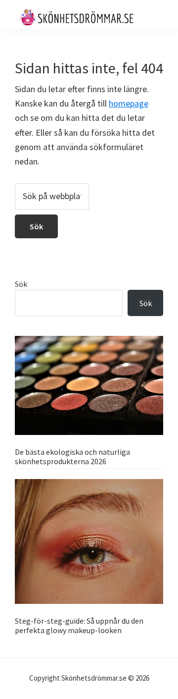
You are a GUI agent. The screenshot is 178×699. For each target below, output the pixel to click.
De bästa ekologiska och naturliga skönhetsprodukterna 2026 (72, 456)
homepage (128, 103)
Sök (21, 284)
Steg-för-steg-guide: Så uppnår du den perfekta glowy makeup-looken (79, 625)
